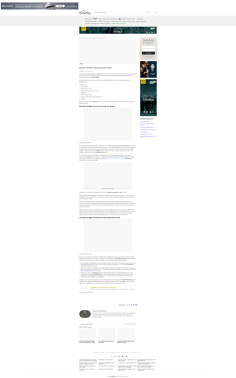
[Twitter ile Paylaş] (130, 305)
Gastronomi (140, 18)
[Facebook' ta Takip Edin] (111, 356)
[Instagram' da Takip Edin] (115, 356)
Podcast (108, 23)
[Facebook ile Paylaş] (127, 305)
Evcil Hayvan (119, 21)
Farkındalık (143, 21)
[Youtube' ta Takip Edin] (126, 356)
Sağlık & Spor (106, 18)
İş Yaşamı (113, 23)
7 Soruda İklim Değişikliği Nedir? (146, 127)
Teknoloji (123, 18)
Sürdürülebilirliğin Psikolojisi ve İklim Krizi (147, 137)
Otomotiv (87, 23)
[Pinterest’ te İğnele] (134, 305)
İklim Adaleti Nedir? (144, 131)
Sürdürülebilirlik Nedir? (145, 121)
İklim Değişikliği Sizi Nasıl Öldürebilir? (148, 129)
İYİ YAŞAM (113, 21)
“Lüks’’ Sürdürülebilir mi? (129, 324)
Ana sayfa (81, 38)
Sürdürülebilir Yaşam (90, 21)
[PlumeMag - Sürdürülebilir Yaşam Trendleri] (85, 13)
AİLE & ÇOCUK (106, 21)
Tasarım (137, 21)
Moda (124, 21)
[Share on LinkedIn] (136, 305)
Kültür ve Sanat (131, 18)
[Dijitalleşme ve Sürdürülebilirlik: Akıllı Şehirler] (107, 288)
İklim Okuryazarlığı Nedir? (86, 324)
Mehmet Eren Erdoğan (89, 71)
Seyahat (100, 18)
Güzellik (100, 21)
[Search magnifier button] (156, 12)
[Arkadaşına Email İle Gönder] (132, 305)
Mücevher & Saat (95, 23)
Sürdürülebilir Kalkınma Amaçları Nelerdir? (147, 124)
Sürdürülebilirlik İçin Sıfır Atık (146, 134)
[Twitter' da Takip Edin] (119, 356)
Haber (133, 21)
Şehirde (129, 21)
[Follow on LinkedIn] (122, 356)
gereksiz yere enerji (90, 270)
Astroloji (102, 23)
